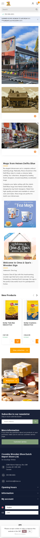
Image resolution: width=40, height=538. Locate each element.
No (30, 531)
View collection (18, 350)
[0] (37, 3)
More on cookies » (20, 534)
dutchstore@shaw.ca (13, 481)
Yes (24, 531)
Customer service (20, 442)
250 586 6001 (10, 475)
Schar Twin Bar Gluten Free (9, 324)
